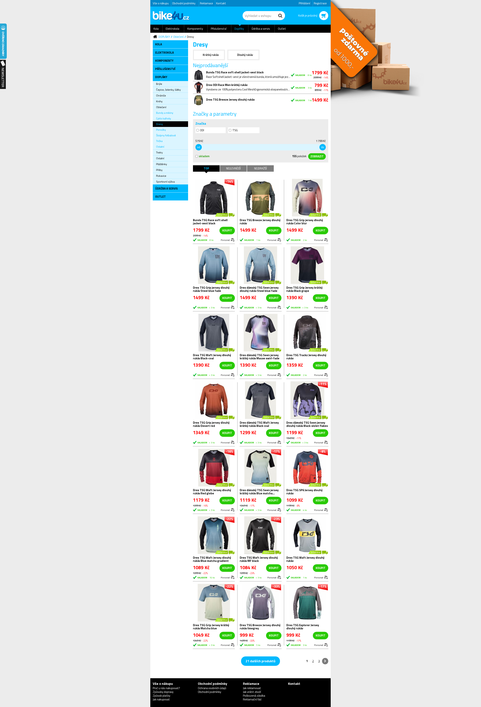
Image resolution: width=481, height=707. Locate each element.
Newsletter (3, 74)
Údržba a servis (261, 29)
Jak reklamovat (252, 688)
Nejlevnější (233, 168)
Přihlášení (304, 3)
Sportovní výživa (165, 182)
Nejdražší (260, 168)
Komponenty (195, 29)
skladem (204, 156)
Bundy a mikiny (164, 113)
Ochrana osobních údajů (212, 688)
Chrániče (161, 95)
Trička (159, 141)
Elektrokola (172, 29)
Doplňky (239, 29)
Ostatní (160, 147)
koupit (227, 230)
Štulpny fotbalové (166, 135)
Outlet (282, 29)
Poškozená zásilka (254, 695)
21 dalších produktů (260, 661)
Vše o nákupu (161, 3)
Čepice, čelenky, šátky (168, 90)
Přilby (159, 170)
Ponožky (161, 130)
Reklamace (206, 3)
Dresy (190, 37)
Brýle (159, 84)
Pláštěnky (161, 164)
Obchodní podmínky (183, 3)
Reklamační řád (252, 699)
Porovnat (225, 239)
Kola (156, 29)
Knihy (159, 101)
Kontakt (221, 3)
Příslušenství (218, 29)
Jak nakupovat (161, 699)
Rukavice (161, 176)
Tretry (159, 152)
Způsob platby (161, 695)
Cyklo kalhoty (163, 118)
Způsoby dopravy (163, 692)
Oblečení (178, 37)
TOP (206, 168)
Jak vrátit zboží (252, 692)
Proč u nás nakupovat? (166, 688)
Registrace (320, 3)
